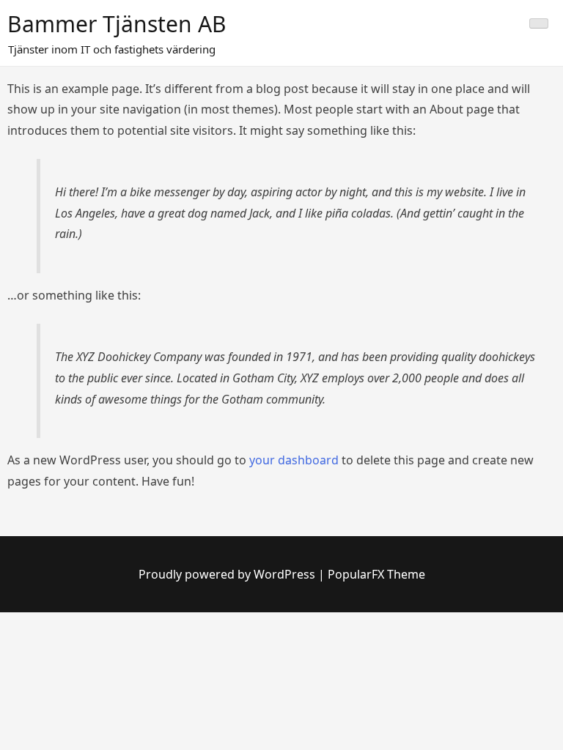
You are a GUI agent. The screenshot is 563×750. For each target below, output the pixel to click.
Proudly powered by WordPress (228, 574)
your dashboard (294, 460)
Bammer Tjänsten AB (117, 24)
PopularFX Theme (376, 574)
